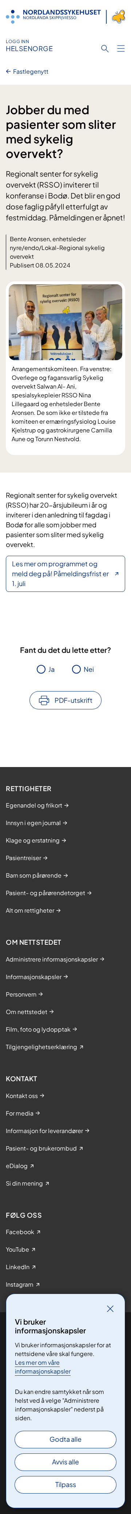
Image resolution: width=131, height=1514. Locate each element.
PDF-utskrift (73, 700)
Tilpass (65, 1484)
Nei (89, 669)
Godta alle (65, 1439)
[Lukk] (110, 1308)
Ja (51, 669)
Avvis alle (65, 1461)
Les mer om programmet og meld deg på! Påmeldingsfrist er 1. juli (60, 573)
